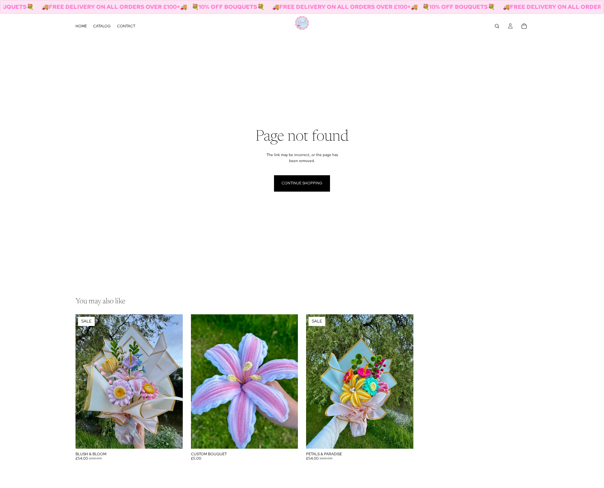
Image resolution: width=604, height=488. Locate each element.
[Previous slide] (85, 382)
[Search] (497, 26)
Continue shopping (302, 183)
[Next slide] (173, 382)
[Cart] (524, 26)
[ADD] (173, 439)
